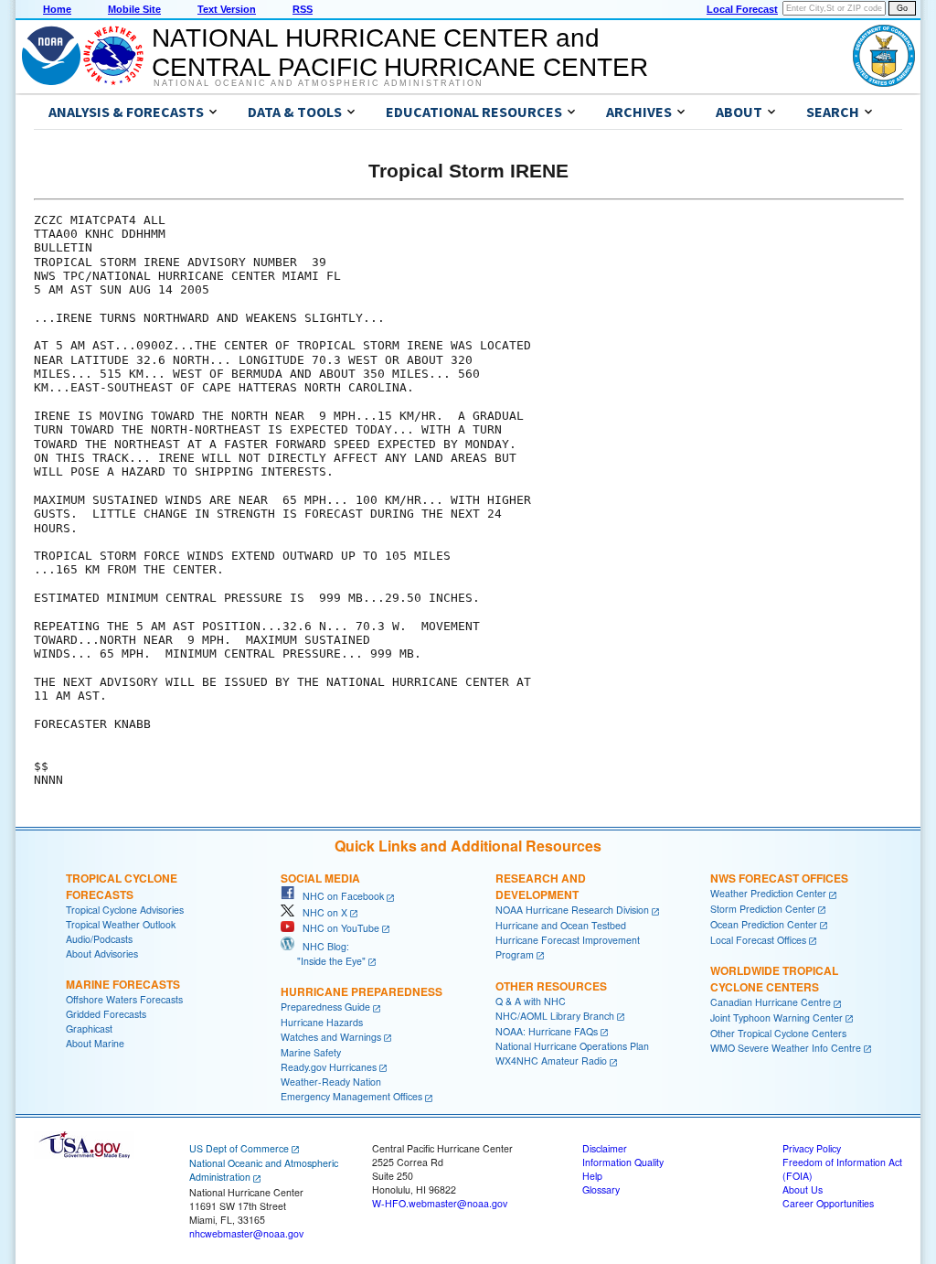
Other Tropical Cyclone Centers (778, 1033)
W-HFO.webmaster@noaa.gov (439, 1203)
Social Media (320, 878)
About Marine (95, 1043)
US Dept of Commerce (239, 1148)
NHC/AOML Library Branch (554, 1016)
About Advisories (102, 953)
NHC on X (320, 912)
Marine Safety (311, 1052)
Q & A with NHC (530, 1001)
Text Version (226, 9)
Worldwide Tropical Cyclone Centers (774, 978)
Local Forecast (742, 9)
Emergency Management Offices (351, 1096)
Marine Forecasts (123, 984)
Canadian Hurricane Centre (770, 1002)
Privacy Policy (811, 1148)
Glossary (601, 1189)
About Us (802, 1189)
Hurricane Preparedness (361, 991)
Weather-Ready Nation (331, 1081)
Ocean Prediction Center (763, 924)
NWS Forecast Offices (779, 878)
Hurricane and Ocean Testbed (560, 925)
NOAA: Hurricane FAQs (546, 1031)
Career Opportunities (828, 1203)
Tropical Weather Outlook (121, 924)
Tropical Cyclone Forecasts (121, 886)
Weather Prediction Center (768, 893)
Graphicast (89, 1028)
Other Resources (551, 986)
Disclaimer (604, 1148)
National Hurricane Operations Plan (572, 1046)
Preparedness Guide (325, 1006)
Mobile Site (134, 9)
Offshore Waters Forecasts (124, 999)
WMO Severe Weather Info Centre (785, 1048)
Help (592, 1176)
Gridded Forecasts (106, 1014)
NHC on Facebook (339, 896)
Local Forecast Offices (758, 940)
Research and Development (540, 886)
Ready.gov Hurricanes (329, 1067)
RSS (302, 9)
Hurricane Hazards (322, 1022)
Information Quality (623, 1162)
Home (57, 9)
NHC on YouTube (336, 928)
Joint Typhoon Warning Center (776, 1017)
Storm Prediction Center (762, 909)
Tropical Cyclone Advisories (125, 909)
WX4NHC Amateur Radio (551, 1060)
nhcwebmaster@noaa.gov (246, 1233)
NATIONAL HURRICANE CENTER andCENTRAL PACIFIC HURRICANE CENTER (400, 52)
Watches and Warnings (331, 1037)
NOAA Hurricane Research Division (572, 909)
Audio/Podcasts (99, 939)
